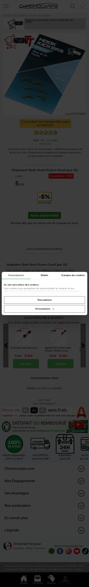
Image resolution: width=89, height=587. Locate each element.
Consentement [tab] (16, 275)
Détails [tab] (44, 275)
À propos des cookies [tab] (73, 275)
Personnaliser (42, 309)
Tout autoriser (44, 300)
